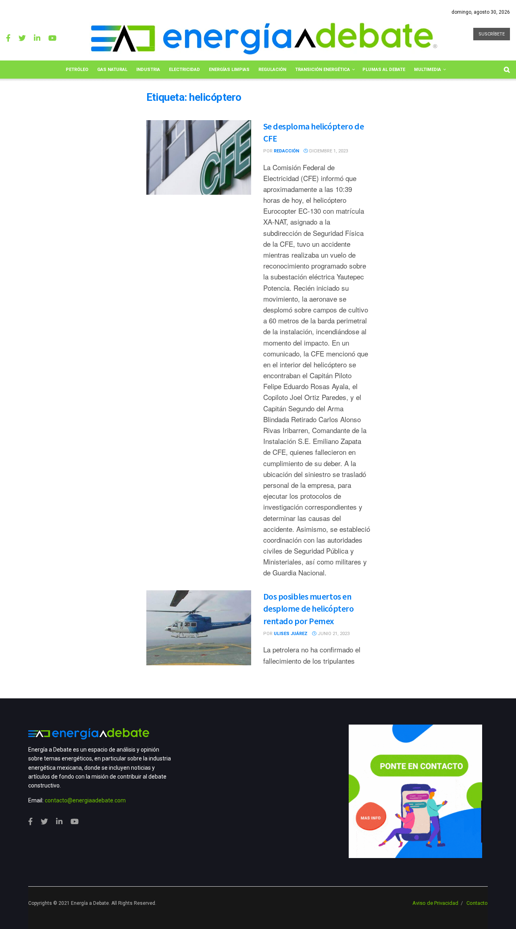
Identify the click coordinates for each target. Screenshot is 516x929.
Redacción (286, 151)
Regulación (272, 69)
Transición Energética (322, 69)
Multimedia (427, 69)
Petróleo (77, 69)
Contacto (477, 903)
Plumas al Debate (383, 69)
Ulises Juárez (291, 633)
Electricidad (184, 69)
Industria (148, 69)
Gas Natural (112, 69)
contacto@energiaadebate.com (85, 800)
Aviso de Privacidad (435, 903)
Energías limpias (229, 69)
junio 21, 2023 (333, 633)
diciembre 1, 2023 (328, 151)
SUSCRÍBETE (492, 34)
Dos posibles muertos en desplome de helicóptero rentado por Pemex (308, 609)
